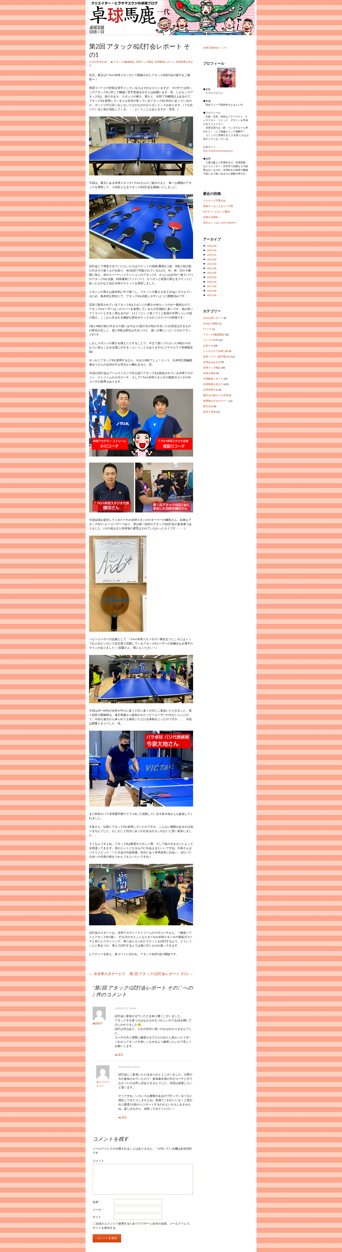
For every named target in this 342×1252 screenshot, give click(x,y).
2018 (211, 281)
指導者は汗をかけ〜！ (215, 400)
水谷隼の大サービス (107, 973)
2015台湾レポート (213, 318)
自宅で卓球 (209, 411)
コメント (98, 1160)
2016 (211, 290)
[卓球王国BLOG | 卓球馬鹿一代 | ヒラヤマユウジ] (171, 17)
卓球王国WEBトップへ (215, 47)
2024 (211, 254)
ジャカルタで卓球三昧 (215, 351)
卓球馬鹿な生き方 (213, 384)
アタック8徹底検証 (123, 61)
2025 (211, 250)
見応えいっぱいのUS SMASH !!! (219, 222)
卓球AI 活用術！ (212, 217)
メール (98, 1209)
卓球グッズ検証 (144, 61)
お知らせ (208, 345)
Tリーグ (207, 329)
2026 (211, 245)
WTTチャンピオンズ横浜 (216, 211)
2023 (211, 259)
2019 (211, 277)
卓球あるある (210, 362)
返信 (120, 1054)
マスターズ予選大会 (214, 200)
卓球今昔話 (209, 373)
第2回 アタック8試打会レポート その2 (161, 973)
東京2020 (208, 406)
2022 (211, 263)
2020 (211, 272)
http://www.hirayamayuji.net (218, 150)
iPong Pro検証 (210, 323)
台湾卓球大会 (210, 389)
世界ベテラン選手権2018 (216, 356)
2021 (211, 268)
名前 (96, 1202)
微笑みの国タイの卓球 (215, 395)
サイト (97, 1217)
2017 (211, 286)
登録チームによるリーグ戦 (218, 206)
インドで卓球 (210, 340)
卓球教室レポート (164, 61)
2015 (211, 295)
